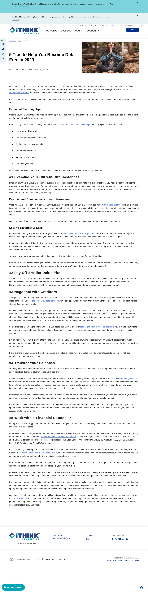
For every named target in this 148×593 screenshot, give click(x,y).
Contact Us (91, 25)
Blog (19, 41)
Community (93, 31)
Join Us (81, 25)
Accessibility (125, 560)
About (113, 25)
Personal (51, 31)
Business (66, 31)
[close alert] (137, 3)
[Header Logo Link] (24, 32)
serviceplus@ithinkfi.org (61, 538)
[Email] (3, 58)
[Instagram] (116, 539)
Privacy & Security (113, 560)
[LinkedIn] (3, 54)
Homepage (12, 41)
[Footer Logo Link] (24, 536)
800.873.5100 (58, 535)
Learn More (15, 20)
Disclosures (135, 560)
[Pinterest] (127, 539)
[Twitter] (3, 49)
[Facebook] (3, 44)
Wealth (79, 31)
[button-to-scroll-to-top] (142, 588)
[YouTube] (119, 539)
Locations (103, 25)
